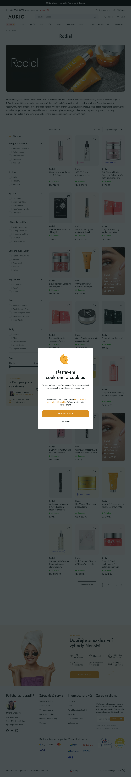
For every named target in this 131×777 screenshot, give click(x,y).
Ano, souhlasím (65, 414)
